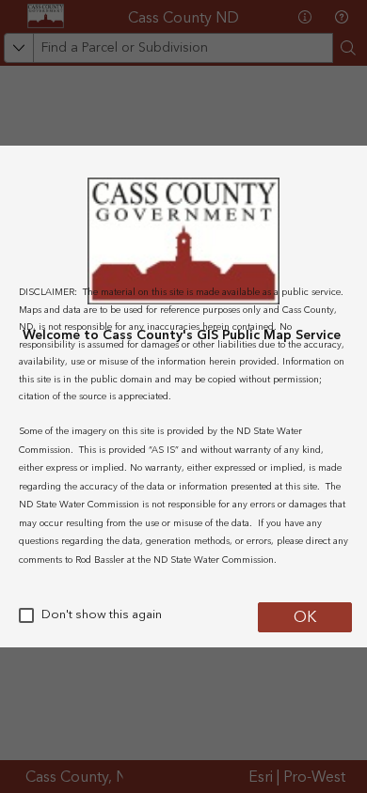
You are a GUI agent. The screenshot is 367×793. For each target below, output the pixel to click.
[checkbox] (26, 615)
